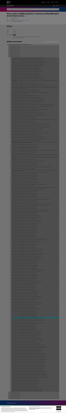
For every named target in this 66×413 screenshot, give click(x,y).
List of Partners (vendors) (32, 409)
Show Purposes (58, 411)
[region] (33, 409)
